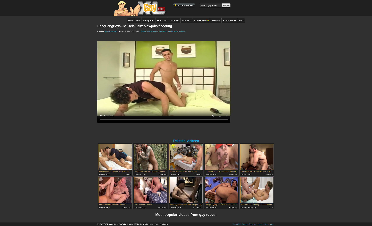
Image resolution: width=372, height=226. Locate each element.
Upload (260, 224)
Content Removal (249, 224)
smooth (170, 31)
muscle (149, 31)
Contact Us (237, 224)
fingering (181, 31)
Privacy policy (268, 224)
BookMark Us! (184, 5)
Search (226, 5)
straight (164, 31)
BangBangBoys (111, 31)
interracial (157, 31)
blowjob (143, 31)
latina (176, 31)
